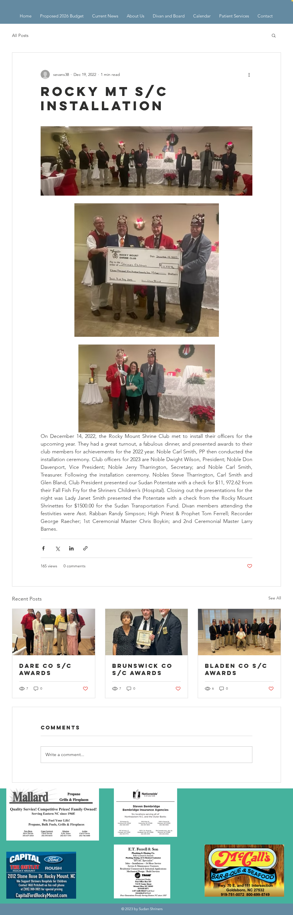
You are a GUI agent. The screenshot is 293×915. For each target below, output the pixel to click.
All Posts (20, 35)
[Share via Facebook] (43, 548)
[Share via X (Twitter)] (57, 548)
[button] (292, 0)
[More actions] (249, 74)
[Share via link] (85, 548)
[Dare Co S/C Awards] (53, 632)
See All (274, 598)
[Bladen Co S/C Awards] (239, 632)
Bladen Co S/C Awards (236, 669)
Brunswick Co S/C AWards (142, 669)
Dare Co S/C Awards (45, 669)
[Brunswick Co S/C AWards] (146, 632)
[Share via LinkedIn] (71, 548)
